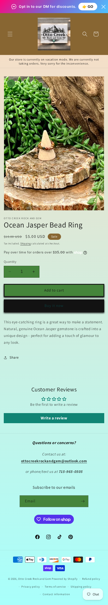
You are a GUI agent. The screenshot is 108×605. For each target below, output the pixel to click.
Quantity (10, 262)
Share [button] (14, 357)
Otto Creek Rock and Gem (34, 579)
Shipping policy (81, 586)
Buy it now (54, 305)
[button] (10, 34)
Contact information (56, 594)
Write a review (54, 418)
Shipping (25, 243)
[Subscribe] (82, 501)
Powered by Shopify (65, 579)
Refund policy (91, 579)
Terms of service (55, 586)
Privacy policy (30, 586)
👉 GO (87, 7)
